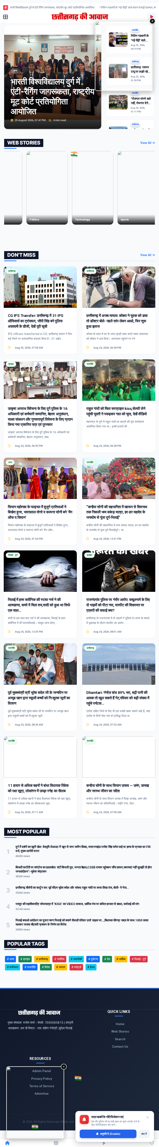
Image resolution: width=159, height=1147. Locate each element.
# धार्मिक (120, 959)
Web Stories (120, 1031)
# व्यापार (60, 967)
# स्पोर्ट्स (76, 967)
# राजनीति (30, 967)
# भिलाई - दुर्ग (139, 959)
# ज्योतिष (59, 959)
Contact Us (120, 1046)
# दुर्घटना (93, 959)
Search (120, 1039)
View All (146, 143)
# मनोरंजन (12, 967)
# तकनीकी (76, 959)
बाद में (144, 1133)
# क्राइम (25, 959)
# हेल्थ (91, 967)
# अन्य (10, 959)
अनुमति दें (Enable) (110, 1133)
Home (120, 1024)
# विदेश (46, 967)
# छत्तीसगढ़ (42, 959)
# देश (107, 959)
